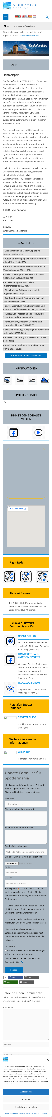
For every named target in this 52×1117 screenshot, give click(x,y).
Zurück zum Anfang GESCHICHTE (26, 355)
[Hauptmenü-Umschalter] (5, 17)
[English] (23, 16)
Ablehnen (26, 1099)
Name (7, 867)
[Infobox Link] (26, 643)
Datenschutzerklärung (28, 1113)
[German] (16, 16)
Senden (13, 970)
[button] (47, 1059)
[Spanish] (30, 16)
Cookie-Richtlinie (11, 1113)
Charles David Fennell (29, 35)
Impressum (42, 1113)
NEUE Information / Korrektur (19, 827)
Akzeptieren (26, 1091)
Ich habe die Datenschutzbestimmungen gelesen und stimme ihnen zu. (25, 952)
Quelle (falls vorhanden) (16, 846)
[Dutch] (34, 16)
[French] (27, 16)
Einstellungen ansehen (26, 1106)
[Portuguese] (19, 16)
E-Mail (8, 877)
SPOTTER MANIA (24, 5)
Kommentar (9, 1007)
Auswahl (9, 798)
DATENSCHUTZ (12, 946)
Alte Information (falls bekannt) (19, 809)
